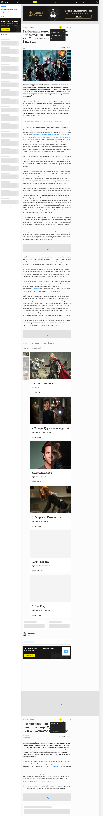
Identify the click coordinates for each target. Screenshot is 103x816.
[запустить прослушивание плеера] (63, 27)
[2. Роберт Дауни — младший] (26, 358)
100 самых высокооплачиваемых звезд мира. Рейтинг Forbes (43, 122)
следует (27, 773)
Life (67, 2)
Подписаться (29, 654)
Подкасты (56, 2)
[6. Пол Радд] (26, 377)
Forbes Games (30, 2)
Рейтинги (41, 2)
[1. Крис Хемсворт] (26, 353)
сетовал (36, 276)
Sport (77, 2)
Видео (62, 2)
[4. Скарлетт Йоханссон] (26, 367)
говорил (55, 181)
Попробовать (54, 38)
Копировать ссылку (65, 47)
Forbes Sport (26, 679)
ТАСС (47, 765)
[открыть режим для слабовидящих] (60, 27)
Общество (51, 679)
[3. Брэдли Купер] (26, 362)
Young (82, 2)
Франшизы (48, 2)
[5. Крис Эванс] (26, 372)
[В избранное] (44, 679)
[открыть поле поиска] (97, 2)
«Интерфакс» (55, 765)
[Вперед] (74, 624)
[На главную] (4, 2)
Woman (72, 2)
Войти (91, 2)
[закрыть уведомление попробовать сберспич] (64, 31)
